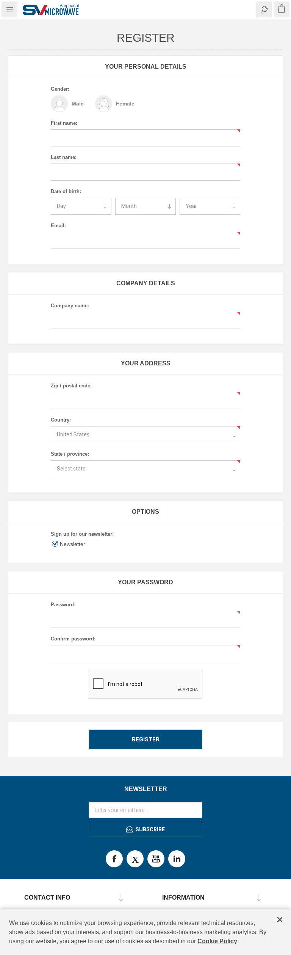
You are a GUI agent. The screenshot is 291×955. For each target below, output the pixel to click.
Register (146, 739)
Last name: (64, 157)
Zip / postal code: (71, 386)
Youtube (155, 858)
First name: (64, 123)
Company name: (70, 305)
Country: (61, 420)
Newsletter (72, 544)
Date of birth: (66, 191)
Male (78, 104)
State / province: (70, 454)
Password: (63, 604)
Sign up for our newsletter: (82, 534)
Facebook (114, 858)
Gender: (60, 89)
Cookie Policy (217, 941)
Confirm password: (73, 639)
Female (125, 104)
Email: (58, 225)
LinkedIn (176, 858)
